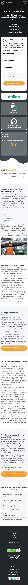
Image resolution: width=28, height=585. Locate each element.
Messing (6, 220)
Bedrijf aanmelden (14, 537)
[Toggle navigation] (25, 2)
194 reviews (22, 173)
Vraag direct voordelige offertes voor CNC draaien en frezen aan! (14, 474)
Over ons (14, 535)
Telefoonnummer (8, 67)
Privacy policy (14, 539)
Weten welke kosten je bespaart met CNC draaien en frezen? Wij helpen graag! (14, 348)
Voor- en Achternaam (9, 53)
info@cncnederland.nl (14, 574)
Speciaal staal (8, 218)
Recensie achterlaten (14, 542)
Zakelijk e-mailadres (9, 60)
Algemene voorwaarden (14, 541)
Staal (5, 222)
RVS (5, 216)
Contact (14, 533)
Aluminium (7, 215)
